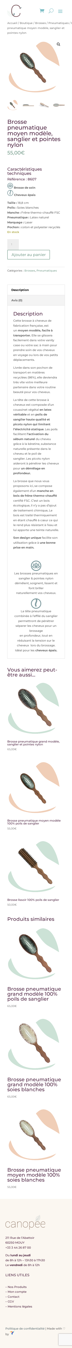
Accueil (12, 23)
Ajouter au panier (29, 254)
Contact (13, 1296)
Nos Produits (17, 1287)
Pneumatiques (58, 23)
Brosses (40, 23)
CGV (11, 1301)
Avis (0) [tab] (16, 300)
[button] (58, 44)
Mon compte (17, 1291)
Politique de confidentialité (25, 1328)
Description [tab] (20, 290)
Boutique (26, 23)
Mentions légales (20, 1306)
